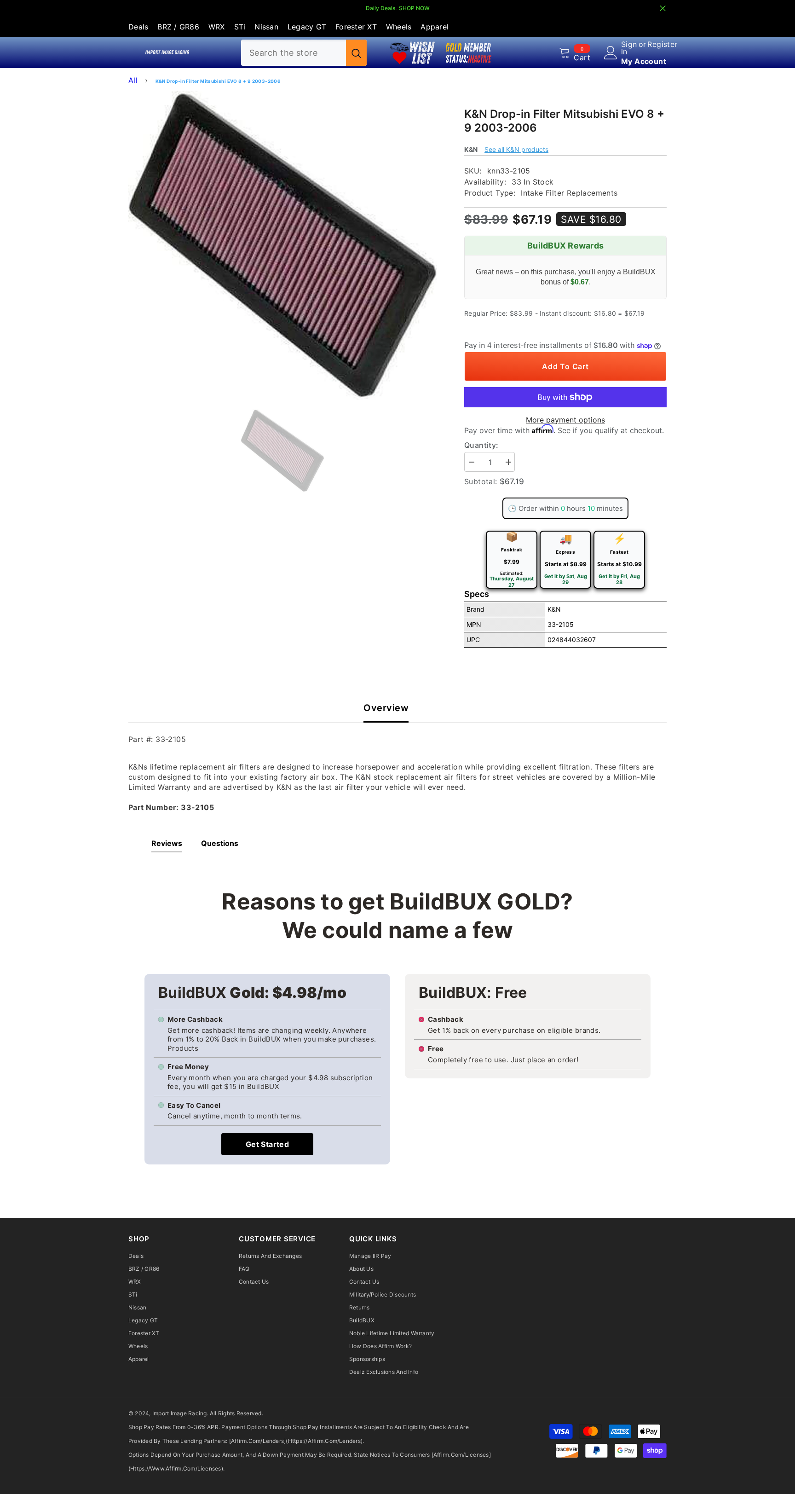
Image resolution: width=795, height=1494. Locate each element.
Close (663, 8)
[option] (282, 245)
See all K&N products (516, 149)
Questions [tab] (219, 843)
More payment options (565, 419)
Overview (386, 708)
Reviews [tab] (166, 843)
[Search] (304, 53)
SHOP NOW (414, 8)
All (133, 80)
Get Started (267, 1144)
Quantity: (481, 445)
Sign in (629, 48)
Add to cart (565, 366)
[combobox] (293, 53)
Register (662, 45)
